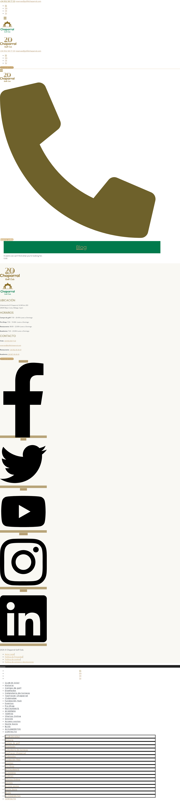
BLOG (8, 792)
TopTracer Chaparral (15, 753)
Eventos (9, 763)
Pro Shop (9, 766)
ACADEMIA (10, 773)
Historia (9, 739)
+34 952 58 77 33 (7, 1)
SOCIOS (9, 782)
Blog (81, 247)
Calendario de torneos (16, 749)
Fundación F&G (12, 759)
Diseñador (10, 746)
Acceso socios (12, 786)
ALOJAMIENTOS (13, 796)
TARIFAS (9, 776)
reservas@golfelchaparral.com (28, 1)
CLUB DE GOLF (12, 736)
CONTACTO (11, 731)
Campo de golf (12, 743)
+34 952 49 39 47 (15, 350)
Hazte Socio (11, 724)
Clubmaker (10, 756)
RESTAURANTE (12, 769)
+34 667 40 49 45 (13, 354)
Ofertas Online (12, 779)
